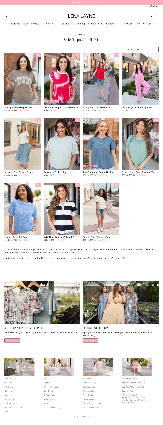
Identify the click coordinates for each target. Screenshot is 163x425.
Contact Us (48, 383)
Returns (47, 403)
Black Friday (88, 395)
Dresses (35, 23)
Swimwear (127, 23)
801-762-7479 (128, 387)
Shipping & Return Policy (55, 387)
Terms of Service (90, 408)
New (25, 23)
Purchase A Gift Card (13, 408)
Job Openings (89, 387)
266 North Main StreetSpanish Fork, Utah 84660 (133, 396)
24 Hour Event (95, 23)
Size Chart (48, 391)
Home (80, 35)
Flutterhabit (112, 23)
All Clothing (79, 23)
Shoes (7, 395)
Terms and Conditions (92, 403)
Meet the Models (51, 399)
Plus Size (64, 23)
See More (90, 340)
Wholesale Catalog (52, 408)
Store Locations (90, 391)
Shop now (12, 340)
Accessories (9, 399)
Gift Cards (148, 23)
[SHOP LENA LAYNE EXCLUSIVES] (42, 302)
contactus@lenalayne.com (133, 383)
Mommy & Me (49, 23)
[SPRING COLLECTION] (121, 302)
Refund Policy (50, 395)
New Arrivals (10, 379)
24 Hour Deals (10, 403)
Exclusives (14, 23)
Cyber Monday (89, 399)
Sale (138, 23)
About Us (87, 379)
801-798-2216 (128, 403)
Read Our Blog (89, 383)
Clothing (8, 391)
